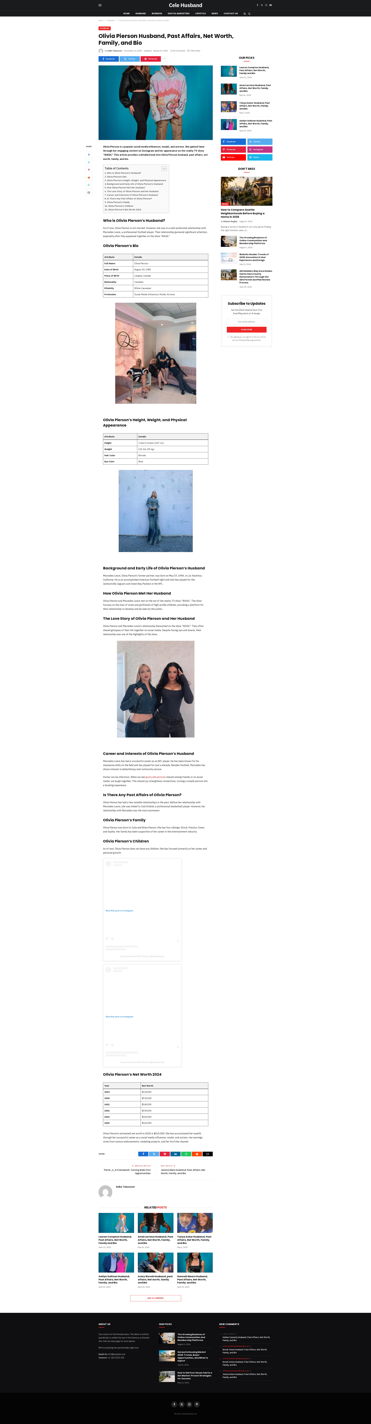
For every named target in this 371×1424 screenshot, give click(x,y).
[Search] (244, 14)
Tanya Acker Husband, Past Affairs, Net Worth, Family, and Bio (194, 1240)
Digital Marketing (179, 13)
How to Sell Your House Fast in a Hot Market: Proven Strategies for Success (195, 1375)
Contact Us (231, 13)
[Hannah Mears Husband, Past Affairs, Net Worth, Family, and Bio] (195, 1263)
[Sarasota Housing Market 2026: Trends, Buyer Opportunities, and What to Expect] (167, 1355)
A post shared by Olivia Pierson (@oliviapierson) (142, 956)
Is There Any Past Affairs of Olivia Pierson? (129, 198)
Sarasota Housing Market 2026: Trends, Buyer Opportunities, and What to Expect (193, 1356)
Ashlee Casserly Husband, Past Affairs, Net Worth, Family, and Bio (246, 1339)
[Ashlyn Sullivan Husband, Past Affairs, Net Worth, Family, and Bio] (116, 1263)
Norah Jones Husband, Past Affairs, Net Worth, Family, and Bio (245, 1351)
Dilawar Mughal (230, 221)
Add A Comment (155, 1298)
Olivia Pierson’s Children (120, 206)
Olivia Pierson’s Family (118, 202)
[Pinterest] (89, 169)
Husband (141, 13)
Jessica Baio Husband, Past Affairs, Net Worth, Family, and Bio (183, 1171)
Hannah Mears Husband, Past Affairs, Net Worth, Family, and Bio (192, 1279)
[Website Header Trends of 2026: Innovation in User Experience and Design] (229, 258)
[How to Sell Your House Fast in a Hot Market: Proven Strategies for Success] (167, 1376)
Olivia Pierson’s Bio (117, 176)
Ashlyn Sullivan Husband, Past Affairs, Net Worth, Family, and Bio (114, 1279)
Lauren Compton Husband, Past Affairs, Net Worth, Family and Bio (115, 1240)
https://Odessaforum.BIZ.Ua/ (236, 1371)
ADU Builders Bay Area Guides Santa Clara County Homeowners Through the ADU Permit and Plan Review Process (255, 277)
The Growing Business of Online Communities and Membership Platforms (253, 240)
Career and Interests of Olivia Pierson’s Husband (132, 195)
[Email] (89, 192)
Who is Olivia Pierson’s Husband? (124, 173)
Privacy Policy (245, 340)
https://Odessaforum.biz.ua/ (236, 1346)
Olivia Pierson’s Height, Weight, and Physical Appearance (136, 180)
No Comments (179, 51)
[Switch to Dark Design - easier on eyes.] (249, 13)
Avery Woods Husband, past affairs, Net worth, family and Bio (155, 1279)
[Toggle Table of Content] (163, 168)
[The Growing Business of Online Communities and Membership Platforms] (229, 241)
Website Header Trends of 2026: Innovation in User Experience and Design (254, 257)
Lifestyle (200, 13)
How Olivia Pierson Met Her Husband (126, 187)
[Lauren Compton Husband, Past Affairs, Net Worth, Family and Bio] (116, 1223)
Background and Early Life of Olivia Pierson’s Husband (135, 184)
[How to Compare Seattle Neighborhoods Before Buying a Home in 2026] (246, 191)
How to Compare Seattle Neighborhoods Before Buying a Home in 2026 (242, 213)
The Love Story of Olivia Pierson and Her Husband (132, 191)
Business (157, 13)
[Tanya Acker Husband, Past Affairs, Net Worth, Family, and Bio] (195, 1223)
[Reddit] (89, 177)
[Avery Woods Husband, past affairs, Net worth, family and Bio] (155, 1263)
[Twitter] (89, 162)
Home (126, 13)
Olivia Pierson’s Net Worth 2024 (124, 209)
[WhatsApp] (89, 184)
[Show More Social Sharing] (164, 59)
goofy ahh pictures (156, 777)
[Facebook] (89, 154)
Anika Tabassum (114, 51)
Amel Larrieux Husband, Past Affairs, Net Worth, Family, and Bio (155, 1240)
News (215, 13)
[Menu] (100, 5)
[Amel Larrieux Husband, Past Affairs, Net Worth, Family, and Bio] (155, 1223)
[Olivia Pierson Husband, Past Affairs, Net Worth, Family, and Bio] (156, 102)
